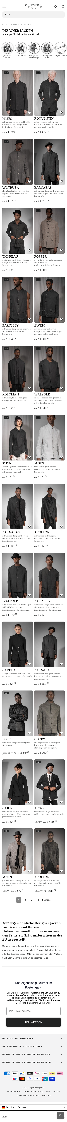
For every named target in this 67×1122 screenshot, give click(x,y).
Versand (56, 1091)
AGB (48, 1091)
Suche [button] (7, 14)
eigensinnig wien (37, 1088)
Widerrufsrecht (14, 1091)
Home (5, 25)
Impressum (46, 1095)
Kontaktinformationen (28, 1095)
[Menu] (4, 6)
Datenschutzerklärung (33, 1091)
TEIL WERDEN (33, 1022)
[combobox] (33, 1107)
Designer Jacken (21, 25)
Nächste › (46, 900)
